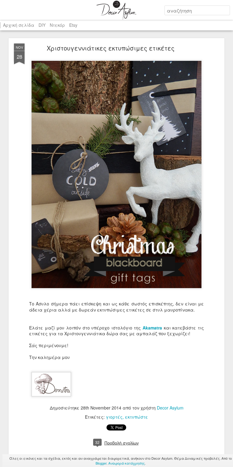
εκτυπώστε (136, 417)
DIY (42, 25)
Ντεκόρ (57, 25)
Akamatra (153, 328)
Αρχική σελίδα (18, 25)
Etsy (73, 25)
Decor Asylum (170, 408)
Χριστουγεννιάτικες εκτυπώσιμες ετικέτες (110, 48)
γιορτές (114, 417)
